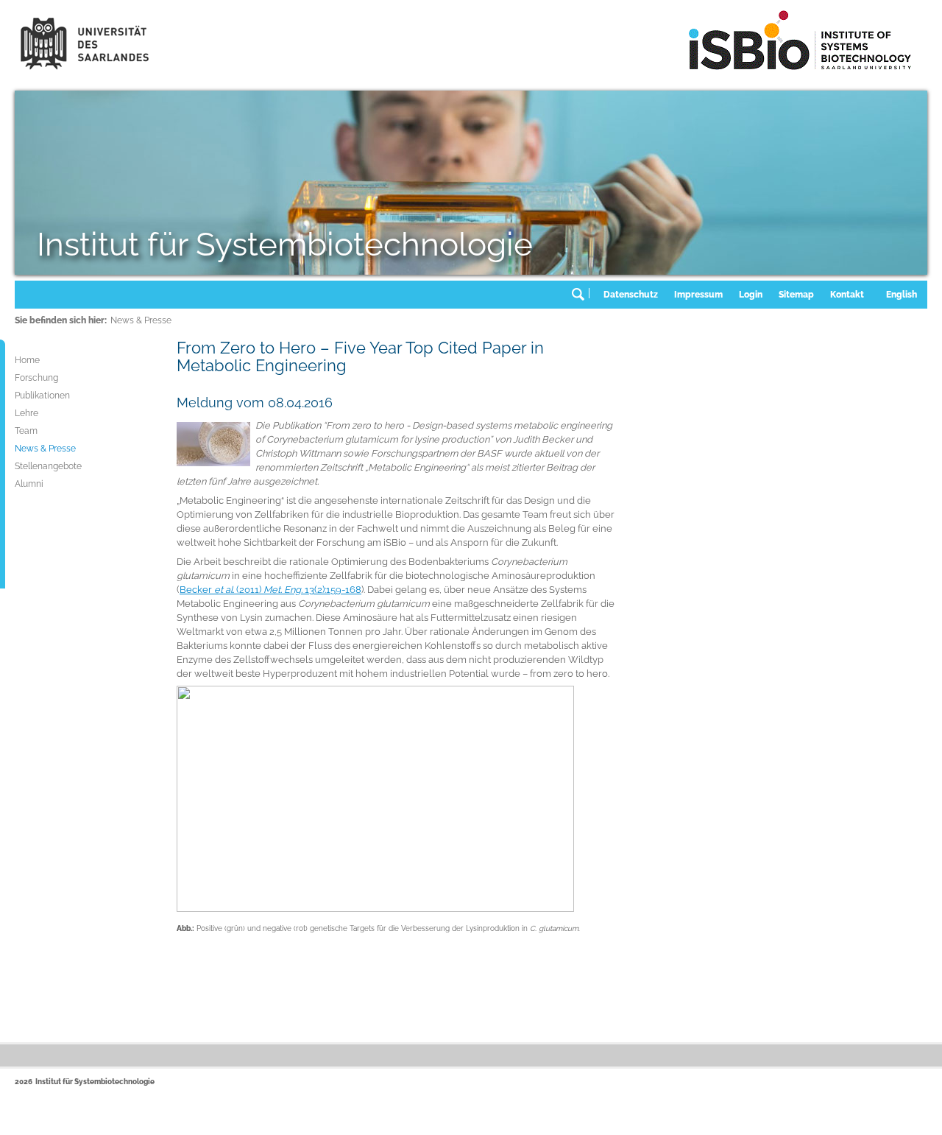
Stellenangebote (48, 466)
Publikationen (42, 395)
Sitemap (796, 294)
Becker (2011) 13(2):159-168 (270, 589)
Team (26, 431)
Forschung (36, 378)
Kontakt (847, 294)
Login (750, 294)
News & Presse (140, 320)
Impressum (698, 294)
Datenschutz (630, 294)
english (901, 294)
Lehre (26, 413)
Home (27, 360)
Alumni (29, 484)
